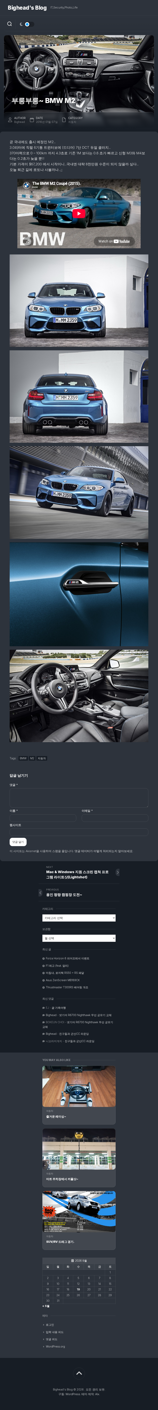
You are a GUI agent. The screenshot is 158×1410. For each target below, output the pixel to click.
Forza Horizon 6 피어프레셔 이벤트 (67, 958)
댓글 (14, 785)
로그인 (50, 1324)
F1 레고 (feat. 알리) (57, 965)
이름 (14, 811)
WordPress (73, 1394)
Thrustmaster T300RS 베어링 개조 (67, 987)
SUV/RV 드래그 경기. (60, 1242)
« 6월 (46, 1306)
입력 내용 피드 (55, 1332)
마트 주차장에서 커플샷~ (62, 1179)
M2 (32, 758)
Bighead (19, 121)
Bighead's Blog (27, 7)
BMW (23, 758)
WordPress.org (55, 1346)
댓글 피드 (51, 1339)
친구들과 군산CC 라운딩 (74, 1033)
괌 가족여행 (59, 1007)
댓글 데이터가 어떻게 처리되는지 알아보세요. (104, 851)
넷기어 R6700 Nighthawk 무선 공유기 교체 (85, 1015)
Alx (97, 1394)
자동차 (49, 1110)
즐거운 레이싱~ (56, 1116)
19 (78, 1289)
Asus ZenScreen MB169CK (63, 980)
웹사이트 (15, 825)
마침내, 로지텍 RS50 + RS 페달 (65, 972)
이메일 (87, 811)
